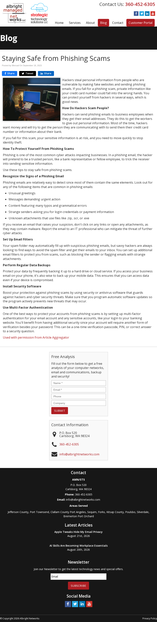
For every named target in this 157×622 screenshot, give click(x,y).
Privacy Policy (149, 618)
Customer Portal (140, 23)
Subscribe (78, 585)
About (90, 23)
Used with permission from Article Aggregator (36, 337)
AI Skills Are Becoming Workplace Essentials (79, 545)
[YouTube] (152, 13)
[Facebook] (136, 13)
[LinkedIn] (147, 13)
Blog (103, 23)
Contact (117, 23)
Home (59, 23)
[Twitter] (141, 13)
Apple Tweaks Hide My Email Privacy (78, 532)
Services (75, 23)
